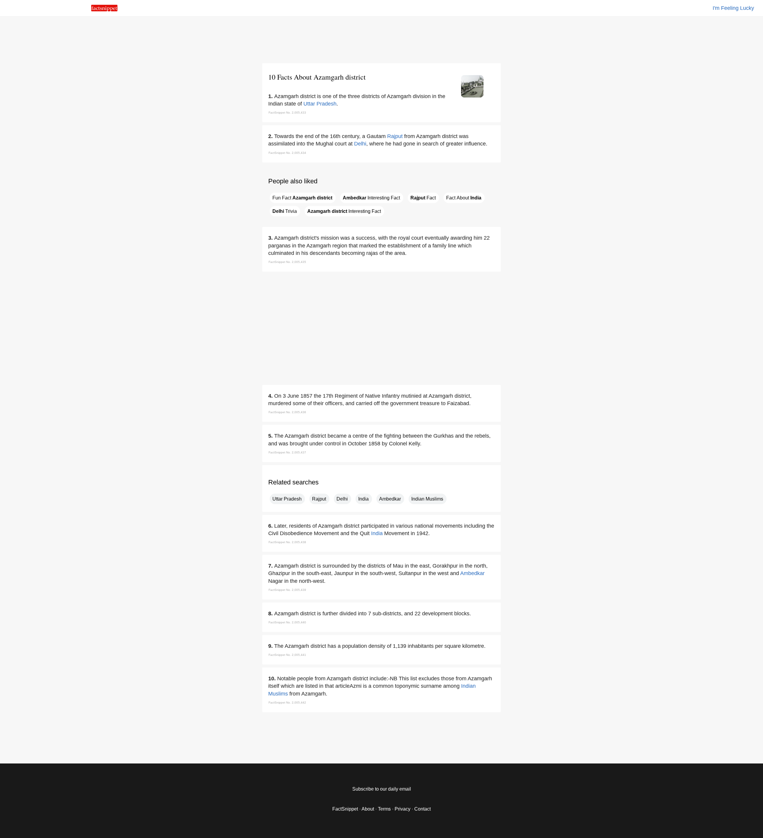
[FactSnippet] (104, 9)
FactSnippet (345, 808)
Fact (423, 197)
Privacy (402, 808)
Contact (422, 808)
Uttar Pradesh (319, 104)
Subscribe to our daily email (381, 788)
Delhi (360, 144)
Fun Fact (302, 197)
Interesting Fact (371, 197)
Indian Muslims (427, 498)
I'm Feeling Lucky (733, 8)
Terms (384, 808)
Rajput (395, 136)
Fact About (463, 197)
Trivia (284, 211)
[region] (381, 38)
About (368, 808)
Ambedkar (390, 498)
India (363, 498)
